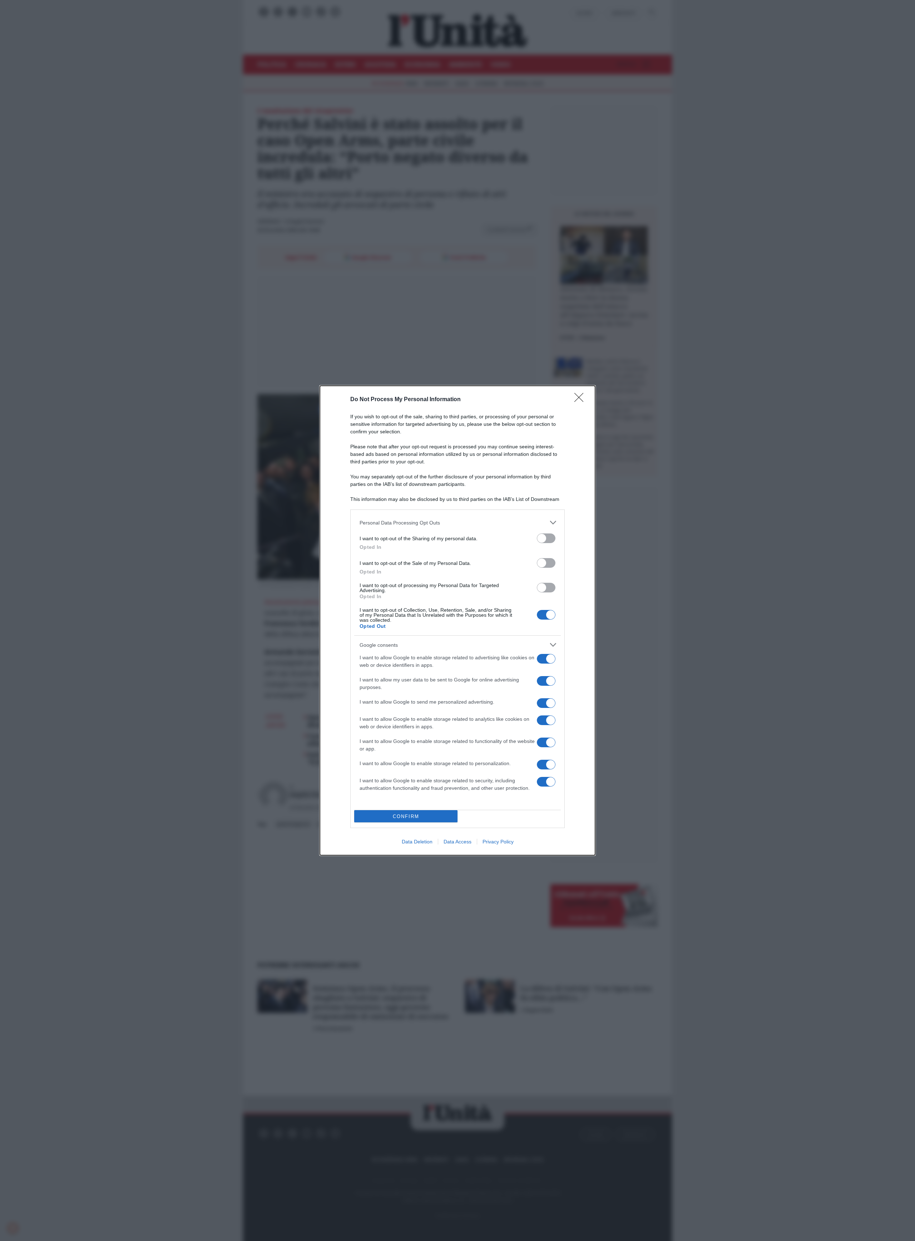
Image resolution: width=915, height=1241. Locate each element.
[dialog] (457, 620)
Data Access (457, 841)
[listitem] (457, 522)
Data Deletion (417, 841)
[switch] (546, 538)
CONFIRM (406, 816)
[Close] (581, 400)
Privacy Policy (498, 841)
